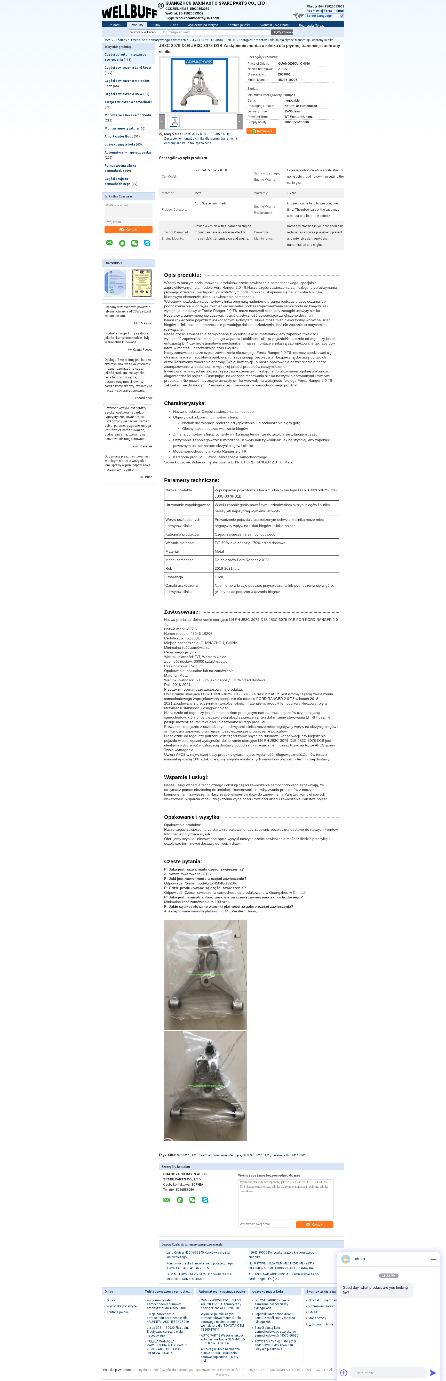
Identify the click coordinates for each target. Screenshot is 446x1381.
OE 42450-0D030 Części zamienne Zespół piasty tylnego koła (271, 1304)
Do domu (114, 25)
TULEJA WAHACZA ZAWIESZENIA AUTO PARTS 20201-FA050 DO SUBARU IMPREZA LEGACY (167, 1347)
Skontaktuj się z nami (274, 25)
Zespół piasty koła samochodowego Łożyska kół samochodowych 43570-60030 (276, 1331)
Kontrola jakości (239, 25)
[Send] (433, 1372)
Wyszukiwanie (285, 32)
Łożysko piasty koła (120, 144)
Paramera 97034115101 (289, 1155)
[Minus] (433, 1259)
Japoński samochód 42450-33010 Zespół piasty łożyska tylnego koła (274, 1318)
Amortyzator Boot (119, 136)
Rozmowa (264, 131)
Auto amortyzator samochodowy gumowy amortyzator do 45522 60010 (167, 1304)
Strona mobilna (322, 1324)
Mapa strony (317, 1318)
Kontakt (131, 230)
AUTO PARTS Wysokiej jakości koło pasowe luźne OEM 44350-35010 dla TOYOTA (223, 1339)
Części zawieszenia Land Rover (128, 68)
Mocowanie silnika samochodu (128, 115)
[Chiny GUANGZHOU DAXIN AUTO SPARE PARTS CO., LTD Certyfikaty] (115, 296)
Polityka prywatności (117, 1370)
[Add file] (343, 1372)
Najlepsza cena (200, 143)
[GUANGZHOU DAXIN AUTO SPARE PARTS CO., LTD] (133, 8)
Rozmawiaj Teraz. (320, 11)
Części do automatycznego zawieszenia (159, 40)
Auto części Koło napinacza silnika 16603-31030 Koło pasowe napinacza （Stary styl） (220, 1355)
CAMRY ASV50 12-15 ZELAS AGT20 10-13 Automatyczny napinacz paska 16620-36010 (222, 1304)
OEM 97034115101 (256, 1155)
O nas (174, 25)
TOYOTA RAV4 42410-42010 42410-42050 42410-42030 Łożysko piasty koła (275, 1345)
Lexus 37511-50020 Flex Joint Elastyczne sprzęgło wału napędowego (168, 1331)
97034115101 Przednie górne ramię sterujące (209, 1155)
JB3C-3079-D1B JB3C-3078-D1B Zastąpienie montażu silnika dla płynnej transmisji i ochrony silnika (200, 138)
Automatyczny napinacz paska (128, 152)
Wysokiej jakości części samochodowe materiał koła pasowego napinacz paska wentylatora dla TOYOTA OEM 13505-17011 (222, 1321)
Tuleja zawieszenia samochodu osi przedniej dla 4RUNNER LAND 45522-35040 (168, 1318)
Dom (107, 40)
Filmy (156, 25)
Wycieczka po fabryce (203, 25)
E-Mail (312, 1312)
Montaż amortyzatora (122, 128)
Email (340, 11)
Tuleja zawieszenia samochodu (128, 102)
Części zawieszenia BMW (123, 94)
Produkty (137, 25)
